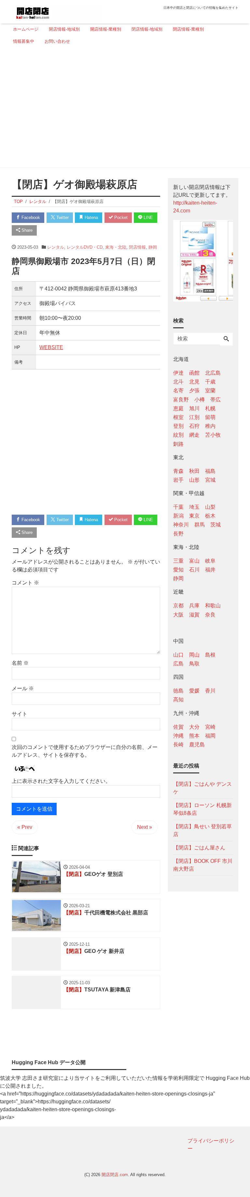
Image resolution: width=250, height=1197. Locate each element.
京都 (178, 605)
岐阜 (210, 561)
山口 (178, 655)
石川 (194, 569)
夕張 (194, 390)
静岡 (152, 247)
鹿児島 (197, 744)
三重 (178, 561)
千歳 (210, 381)
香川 (210, 690)
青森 (178, 471)
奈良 (210, 614)
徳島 (178, 690)
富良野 (181, 399)
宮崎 (210, 727)
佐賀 (178, 727)
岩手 (178, 480)
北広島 (213, 373)
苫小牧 (213, 435)
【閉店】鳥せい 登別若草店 (202, 830)
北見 (194, 381)
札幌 (210, 408)
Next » (144, 827)
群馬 (199, 524)
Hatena (90, 217)
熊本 (194, 735)
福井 (210, 569)
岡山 (194, 655)
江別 (194, 417)
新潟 (178, 516)
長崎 (178, 744)
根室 (178, 417)
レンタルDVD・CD (85, 247)
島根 (210, 655)
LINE (147, 217)
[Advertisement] (123, 108)
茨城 (215, 524)
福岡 (210, 735)
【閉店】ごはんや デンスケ (202, 788)
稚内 (210, 426)
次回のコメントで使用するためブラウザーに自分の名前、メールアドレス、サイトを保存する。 (85, 751)
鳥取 (194, 663)
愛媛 (194, 690)
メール (23, 688)
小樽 (199, 399)
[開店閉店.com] (57, 11)
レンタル (55, 247)
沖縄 (178, 735)
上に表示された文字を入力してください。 (61, 781)
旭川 (194, 408)
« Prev (24, 827)
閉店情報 (137, 247)
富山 (194, 561)
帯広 (215, 399)
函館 (194, 373)
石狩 (194, 426)
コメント (25, 582)
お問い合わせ (57, 41)
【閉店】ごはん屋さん (199, 847)
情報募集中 (23, 41)
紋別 (178, 435)
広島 (178, 663)
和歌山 (213, 605)
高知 (178, 699)
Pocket (120, 217)
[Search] (226, 339)
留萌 (210, 417)
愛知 (178, 569)
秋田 (194, 471)
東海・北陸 (115, 247)
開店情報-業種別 (105, 29)
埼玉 (194, 507)
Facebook (30, 217)
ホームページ (25, 29)
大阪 (178, 614)
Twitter (62, 217)
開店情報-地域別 (64, 29)
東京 (194, 516)
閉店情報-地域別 (147, 29)
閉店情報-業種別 (188, 29)
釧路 (178, 444)
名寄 (178, 390)
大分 (194, 727)
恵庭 (178, 408)
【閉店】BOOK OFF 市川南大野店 (202, 865)
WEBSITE (51, 347)
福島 (210, 471)
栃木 (210, 516)
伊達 (178, 373)
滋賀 (194, 614)
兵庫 (194, 605)
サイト (19, 714)
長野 (178, 533)
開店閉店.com (115, 1174)
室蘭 (210, 390)
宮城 (210, 480)
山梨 (210, 507)
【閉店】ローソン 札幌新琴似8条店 (202, 809)
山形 (194, 480)
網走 (194, 435)
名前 (20, 663)
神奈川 (181, 524)
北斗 (178, 381)
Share (26, 230)
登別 (178, 426)
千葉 (178, 507)
